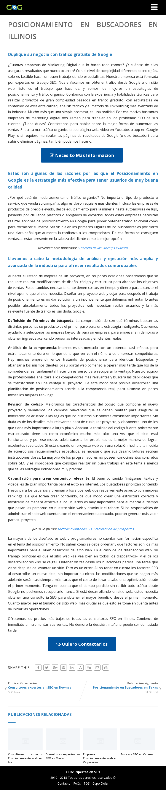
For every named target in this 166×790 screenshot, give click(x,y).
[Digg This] (89, 668)
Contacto (63, 783)
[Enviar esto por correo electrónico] (97, 668)
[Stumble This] (80, 668)
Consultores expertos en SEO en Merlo (63, 756)
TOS (87, 783)
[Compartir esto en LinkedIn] (72, 668)
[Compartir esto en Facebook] (38, 668)
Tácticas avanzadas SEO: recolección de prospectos (95, 529)
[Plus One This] (55, 668)
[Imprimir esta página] (105, 668)
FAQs (77, 783)
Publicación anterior (39, 685)
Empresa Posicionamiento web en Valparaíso (100, 758)
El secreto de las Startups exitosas (103, 248)
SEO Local (14, 692)
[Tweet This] (46, 668)
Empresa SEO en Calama (136, 754)
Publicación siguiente (125, 685)
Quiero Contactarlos (84, 644)
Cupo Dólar (101, 783)
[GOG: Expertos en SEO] (13, 12)
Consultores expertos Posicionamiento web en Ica (25, 758)
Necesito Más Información (84, 155)
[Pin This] (63, 668)
